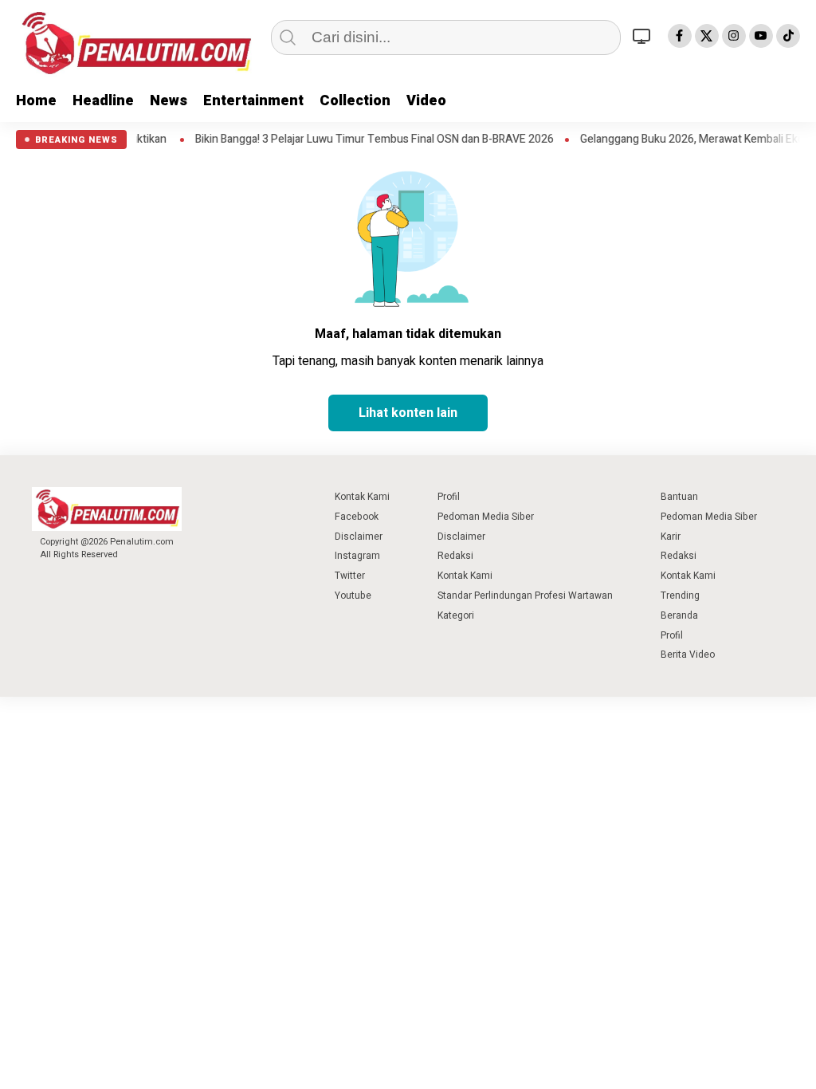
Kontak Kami (362, 496)
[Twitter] (707, 36)
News (168, 101)
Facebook (357, 516)
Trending (680, 595)
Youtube (353, 595)
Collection (355, 101)
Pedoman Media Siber (485, 516)
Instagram (357, 555)
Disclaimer (358, 536)
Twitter (350, 575)
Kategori (455, 615)
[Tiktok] (788, 36)
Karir (671, 536)
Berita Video (688, 654)
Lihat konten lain (408, 413)
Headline (103, 101)
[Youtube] (761, 36)
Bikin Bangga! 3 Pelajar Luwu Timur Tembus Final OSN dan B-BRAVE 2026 (392, 139)
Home (36, 101)
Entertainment (253, 101)
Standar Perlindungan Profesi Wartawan (525, 595)
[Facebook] (680, 36)
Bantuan (679, 496)
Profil (448, 496)
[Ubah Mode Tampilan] (644, 36)
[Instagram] (734, 36)
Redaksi (455, 555)
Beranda (679, 615)
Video (426, 101)
